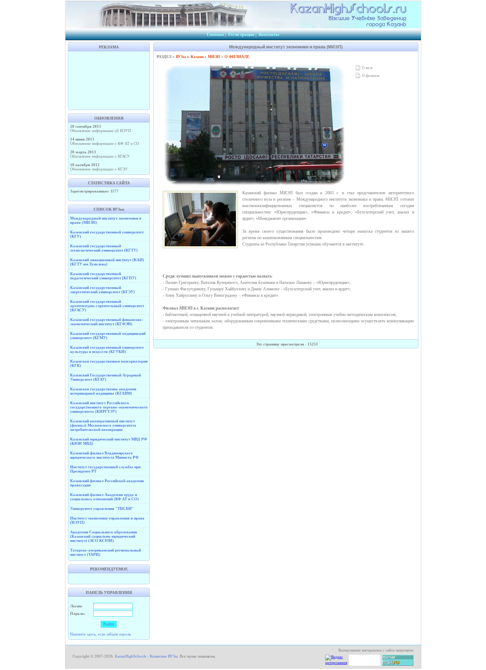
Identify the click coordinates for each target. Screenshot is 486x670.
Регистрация (241, 34)
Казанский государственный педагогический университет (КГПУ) (103, 275)
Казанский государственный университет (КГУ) (107, 234)
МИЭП (214, 56)
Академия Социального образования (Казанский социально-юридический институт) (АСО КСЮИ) (103, 536)
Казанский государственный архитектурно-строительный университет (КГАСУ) (107, 305)
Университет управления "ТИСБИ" (102, 508)
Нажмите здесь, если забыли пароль (100, 634)
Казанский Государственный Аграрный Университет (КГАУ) (105, 377)
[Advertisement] (109, 79)
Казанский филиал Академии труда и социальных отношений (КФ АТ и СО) (104, 496)
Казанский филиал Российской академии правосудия (107, 483)
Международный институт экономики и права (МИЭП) (105, 220)
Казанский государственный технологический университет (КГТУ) (104, 248)
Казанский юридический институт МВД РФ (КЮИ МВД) (108, 441)
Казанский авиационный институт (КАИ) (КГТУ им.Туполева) (107, 262)
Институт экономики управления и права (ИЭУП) (107, 520)
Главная (215, 34)
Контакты (269, 34)
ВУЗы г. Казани (190, 56)
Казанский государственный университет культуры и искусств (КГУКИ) (107, 349)
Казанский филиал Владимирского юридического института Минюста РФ (104, 455)
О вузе (367, 67)
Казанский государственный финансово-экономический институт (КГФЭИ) (106, 321)
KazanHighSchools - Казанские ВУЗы (146, 656)
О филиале (370, 75)
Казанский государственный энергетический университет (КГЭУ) (102, 289)
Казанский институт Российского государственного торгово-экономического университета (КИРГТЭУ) (109, 407)
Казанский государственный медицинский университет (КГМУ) (108, 335)
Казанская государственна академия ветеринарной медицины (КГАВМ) (103, 391)
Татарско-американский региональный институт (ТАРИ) (105, 552)
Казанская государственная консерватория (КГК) (109, 363)
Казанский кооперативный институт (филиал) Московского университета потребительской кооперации (103, 425)
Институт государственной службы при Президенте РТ (105, 469)
